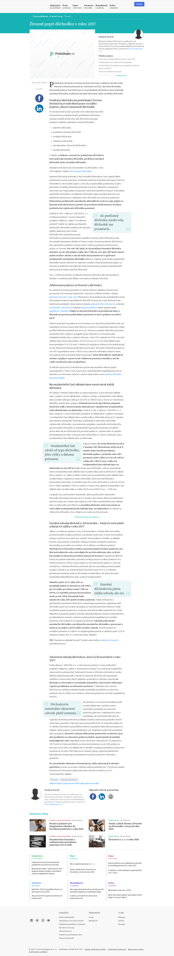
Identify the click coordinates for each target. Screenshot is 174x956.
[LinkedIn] (31, 920)
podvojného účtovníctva (60, 307)
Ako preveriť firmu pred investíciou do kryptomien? (47, 897)
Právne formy (56, 16)
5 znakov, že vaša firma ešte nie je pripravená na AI (83, 897)
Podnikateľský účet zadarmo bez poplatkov (115, 62)
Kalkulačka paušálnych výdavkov (72, 924)
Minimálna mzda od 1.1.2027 (119, 890)
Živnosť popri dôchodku (81, 171)
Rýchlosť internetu (66, 928)
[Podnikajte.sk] (38, 6)
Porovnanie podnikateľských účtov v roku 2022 (117, 59)
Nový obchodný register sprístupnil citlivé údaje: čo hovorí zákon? (125, 896)
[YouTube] (48, 920)
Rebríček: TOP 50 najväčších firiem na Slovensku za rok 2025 (47, 890)
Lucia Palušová (125, 820)
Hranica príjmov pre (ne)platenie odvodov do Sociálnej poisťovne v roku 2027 (66, 826)
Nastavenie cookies (136, 949)
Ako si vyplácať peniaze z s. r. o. (82, 864)
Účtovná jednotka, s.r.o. (53, 804)
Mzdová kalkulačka (66, 917)
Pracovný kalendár (66, 938)
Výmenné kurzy (65, 931)
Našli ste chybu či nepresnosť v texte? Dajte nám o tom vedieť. (74, 783)
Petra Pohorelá (125, 836)
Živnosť (67, 16)
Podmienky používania (117, 949)
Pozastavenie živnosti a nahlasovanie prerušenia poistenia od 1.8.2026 (62, 842)
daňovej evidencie (89, 307)
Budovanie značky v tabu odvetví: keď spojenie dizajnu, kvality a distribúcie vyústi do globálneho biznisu (47, 871)
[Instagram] (43, 920)
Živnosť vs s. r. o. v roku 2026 (124, 839)
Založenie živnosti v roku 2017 (63, 297)
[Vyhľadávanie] (129, 6)
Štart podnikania (40, 16)
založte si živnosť (109, 640)
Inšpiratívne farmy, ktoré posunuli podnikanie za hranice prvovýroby (45, 863)
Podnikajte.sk (64, 949)
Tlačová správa (77, 836)
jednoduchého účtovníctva (103, 304)
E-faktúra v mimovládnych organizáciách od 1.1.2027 (125, 871)
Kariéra (121, 921)
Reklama (121, 917)
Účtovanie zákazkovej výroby (110, 72)
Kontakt (121, 924)
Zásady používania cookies (95, 949)
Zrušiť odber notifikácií (38, 952)
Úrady (91, 917)
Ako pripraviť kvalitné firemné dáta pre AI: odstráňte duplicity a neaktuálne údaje (87, 890)
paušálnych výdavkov (59, 311)
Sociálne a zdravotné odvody (60, 820)
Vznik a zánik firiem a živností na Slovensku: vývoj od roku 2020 (125, 826)
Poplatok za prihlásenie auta (70, 935)
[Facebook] (37, 920)
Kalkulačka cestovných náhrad (71, 921)
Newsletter (93, 921)
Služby (139, 4)
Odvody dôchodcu (69, 780)
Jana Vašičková (77, 820)
